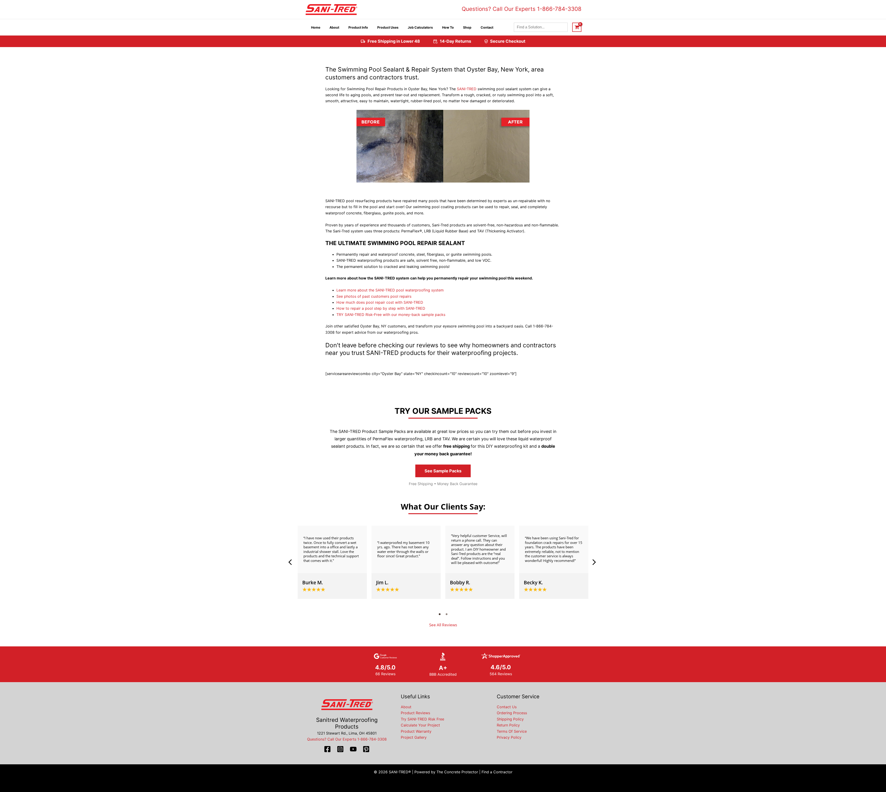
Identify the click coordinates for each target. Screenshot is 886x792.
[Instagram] (340, 749)
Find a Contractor (497, 772)
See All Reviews (443, 624)
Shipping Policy (510, 719)
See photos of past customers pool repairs (373, 296)
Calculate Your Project (420, 725)
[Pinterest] (366, 749)
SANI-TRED (466, 89)
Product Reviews (415, 713)
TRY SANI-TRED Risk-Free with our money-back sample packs (390, 314)
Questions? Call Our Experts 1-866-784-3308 (521, 9)
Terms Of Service (512, 731)
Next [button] (594, 562)
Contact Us (507, 707)
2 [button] (446, 614)
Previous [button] (291, 562)
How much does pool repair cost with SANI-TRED (379, 302)
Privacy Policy (509, 737)
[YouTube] (353, 749)
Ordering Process (512, 713)
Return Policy (508, 725)
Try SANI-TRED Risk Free (422, 719)
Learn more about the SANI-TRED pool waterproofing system (390, 290)
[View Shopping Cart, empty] (576, 27)
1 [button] (439, 614)
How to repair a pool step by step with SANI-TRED (380, 308)
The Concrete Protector (457, 772)
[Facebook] (327, 749)
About (406, 707)
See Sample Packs (443, 470)
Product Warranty (416, 731)
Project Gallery (414, 737)
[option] (332, 562)
